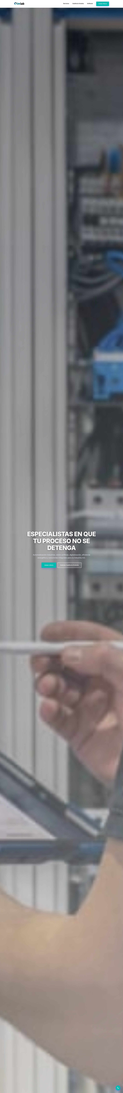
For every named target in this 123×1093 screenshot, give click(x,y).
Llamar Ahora (102, 4)
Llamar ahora (48, 565)
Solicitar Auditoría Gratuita (69, 565)
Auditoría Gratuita (78, 3)
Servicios (66, 3)
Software (90, 3)
